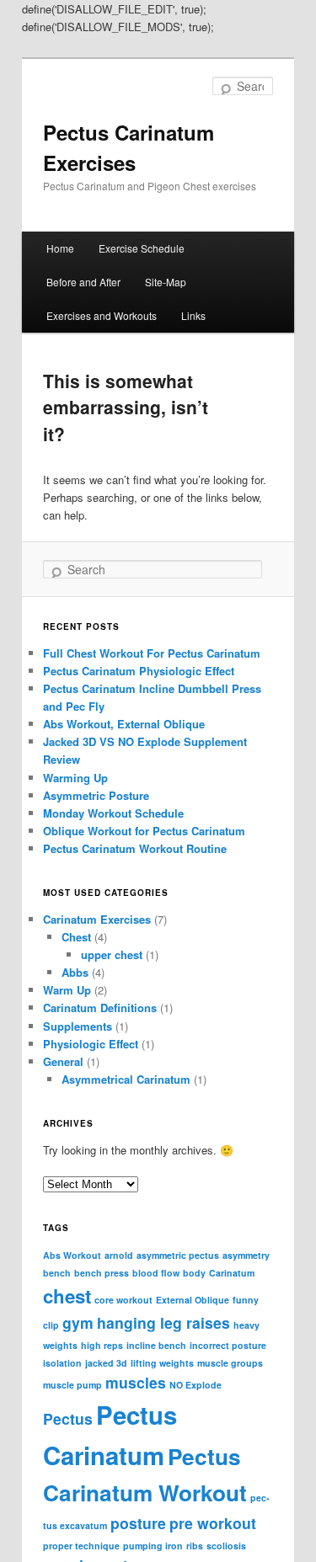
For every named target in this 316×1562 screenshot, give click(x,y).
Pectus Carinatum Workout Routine (135, 848)
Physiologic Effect (90, 1044)
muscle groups (230, 1363)
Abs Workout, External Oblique (124, 724)
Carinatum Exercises (97, 919)
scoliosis (226, 1545)
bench (57, 1272)
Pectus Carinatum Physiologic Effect (138, 671)
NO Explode (195, 1384)
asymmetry (246, 1255)
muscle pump (72, 1384)
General (63, 1061)
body (194, 1272)
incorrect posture (228, 1345)
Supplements (77, 1026)
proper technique (81, 1545)
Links (193, 315)
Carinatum (231, 1272)
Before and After (83, 282)
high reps (102, 1345)
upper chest (111, 954)
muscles (135, 1382)
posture (138, 1522)
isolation (62, 1363)
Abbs (75, 972)
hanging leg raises (163, 1322)
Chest (76, 937)
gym (78, 1322)
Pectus (68, 1418)
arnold (118, 1255)
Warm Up (67, 990)
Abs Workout (72, 1255)
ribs (194, 1545)
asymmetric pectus (178, 1255)
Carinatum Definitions (100, 1008)
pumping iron (153, 1545)
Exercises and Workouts (101, 315)
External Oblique (192, 1299)
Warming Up (75, 778)
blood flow (155, 1272)
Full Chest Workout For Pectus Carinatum (151, 653)
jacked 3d (106, 1363)
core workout (123, 1299)
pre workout (212, 1522)
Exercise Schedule (142, 248)
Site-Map (165, 282)
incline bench (156, 1345)
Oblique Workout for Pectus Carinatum (144, 831)
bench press (101, 1272)
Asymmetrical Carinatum (126, 1079)
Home (60, 248)
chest (67, 1295)
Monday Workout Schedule (113, 813)
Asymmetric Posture (96, 795)
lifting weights (162, 1363)
